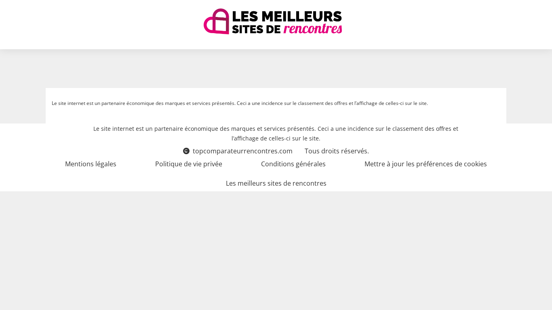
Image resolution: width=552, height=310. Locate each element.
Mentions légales (90, 163)
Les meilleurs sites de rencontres (276, 183)
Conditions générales (293, 163)
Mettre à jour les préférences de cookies (425, 163)
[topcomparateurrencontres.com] (273, 21)
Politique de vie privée (188, 163)
